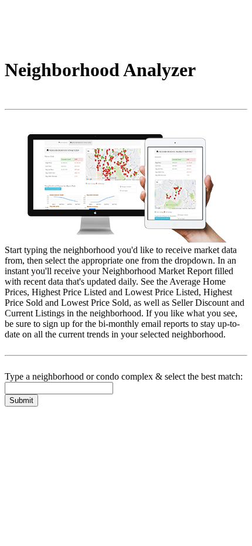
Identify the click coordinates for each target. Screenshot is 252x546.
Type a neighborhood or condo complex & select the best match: (124, 376)
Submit (21, 400)
